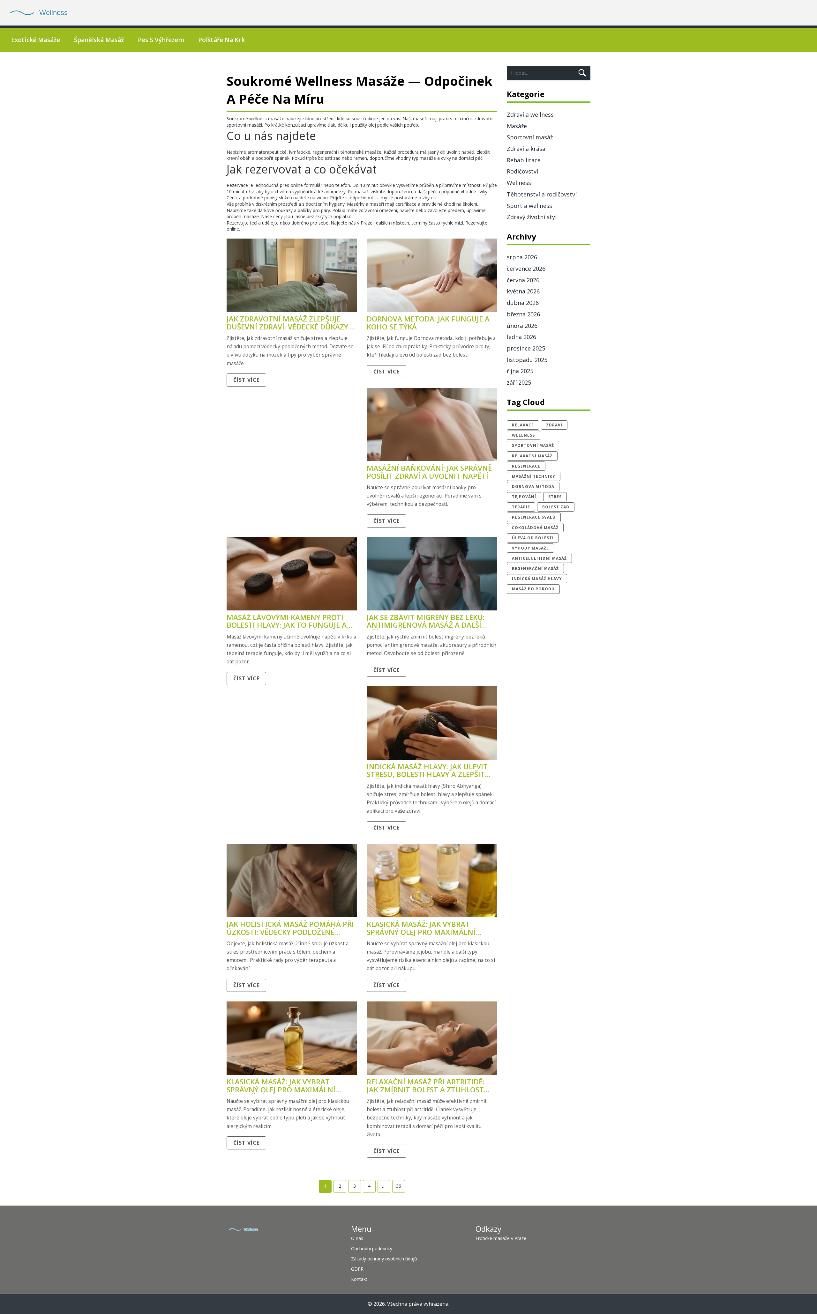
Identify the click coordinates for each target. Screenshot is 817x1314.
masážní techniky (533, 476)
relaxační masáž (532, 456)
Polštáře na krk (221, 40)
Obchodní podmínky (371, 1248)
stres (555, 496)
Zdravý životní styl (532, 217)
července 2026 (526, 268)
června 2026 (523, 280)
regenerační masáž (535, 568)
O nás (357, 1238)
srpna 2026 (522, 257)
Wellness (519, 183)
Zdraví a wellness (530, 114)
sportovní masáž (533, 445)
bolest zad (555, 507)
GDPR (357, 1269)
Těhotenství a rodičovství (542, 194)
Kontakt (359, 1279)
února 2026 (522, 325)
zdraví (554, 425)
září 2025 (519, 382)
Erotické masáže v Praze (501, 1238)
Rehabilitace (524, 160)
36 (398, 1186)
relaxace (523, 425)
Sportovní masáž (530, 137)
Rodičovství (522, 171)
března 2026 (523, 314)
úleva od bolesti (533, 538)
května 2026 (523, 291)
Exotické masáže (35, 40)
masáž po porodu (533, 589)
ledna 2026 (521, 337)
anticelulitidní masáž (539, 558)
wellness (523, 435)
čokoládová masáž (535, 527)
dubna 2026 (523, 302)
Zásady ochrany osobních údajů (384, 1259)
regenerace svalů (534, 517)
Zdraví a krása (526, 148)
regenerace (526, 466)
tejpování (524, 496)
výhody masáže (530, 548)
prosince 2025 (526, 348)
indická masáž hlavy (537, 578)
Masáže (517, 126)
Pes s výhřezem (161, 40)
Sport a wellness (529, 206)
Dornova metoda (533, 486)
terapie (521, 507)
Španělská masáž (99, 40)
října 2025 (520, 371)
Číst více (246, 379)
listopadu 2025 (527, 360)
